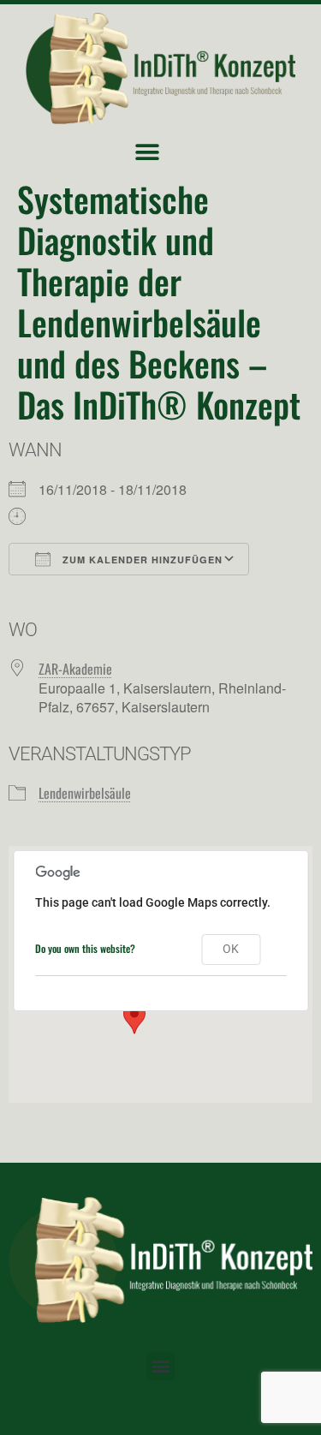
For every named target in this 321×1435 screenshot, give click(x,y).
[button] (147, 152)
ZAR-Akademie (75, 668)
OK (231, 949)
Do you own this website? (85, 948)
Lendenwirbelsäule (85, 793)
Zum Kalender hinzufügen (141, 559)
